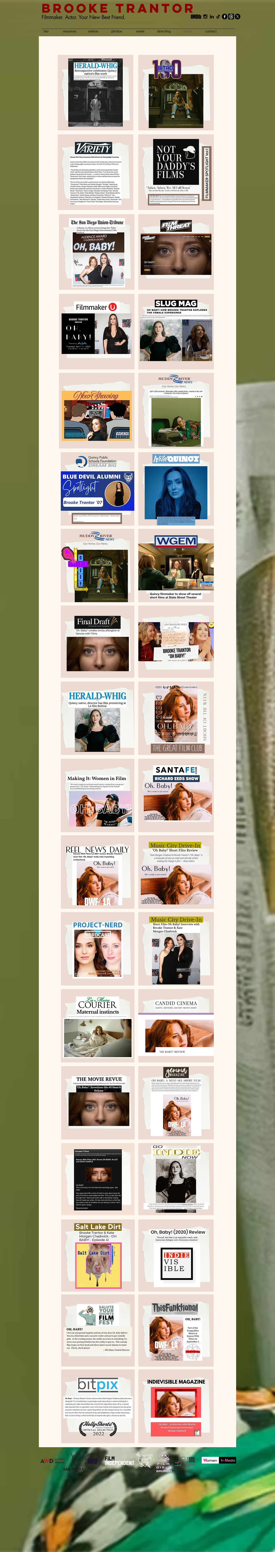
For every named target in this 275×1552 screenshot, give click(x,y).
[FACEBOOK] (224, 16)
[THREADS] (231, 16)
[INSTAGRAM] (205, 16)
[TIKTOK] (218, 16)
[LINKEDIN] (212, 16)
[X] (237, 16)
